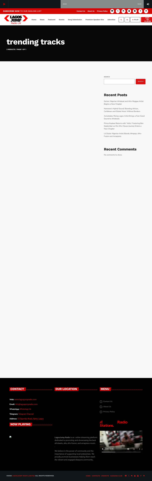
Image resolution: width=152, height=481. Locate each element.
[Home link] (16, 19)
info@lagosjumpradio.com (26, 404)
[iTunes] (129, 11)
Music (16, 134)
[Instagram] (135, 11)
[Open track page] (58, 4)
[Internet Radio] (114, 427)
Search (107, 77)
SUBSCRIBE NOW (22, 11)
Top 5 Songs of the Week (34, 342)
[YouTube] (112, 11)
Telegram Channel (25, 414)
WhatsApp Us (25, 409)
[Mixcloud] (123, 11)
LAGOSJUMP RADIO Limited (23, 476)
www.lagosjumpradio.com (25, 399)
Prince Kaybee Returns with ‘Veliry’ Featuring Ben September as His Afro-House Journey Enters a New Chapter (123, 126)
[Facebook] (140, 11)
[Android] (146, 11)
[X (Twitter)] (118, 11)
